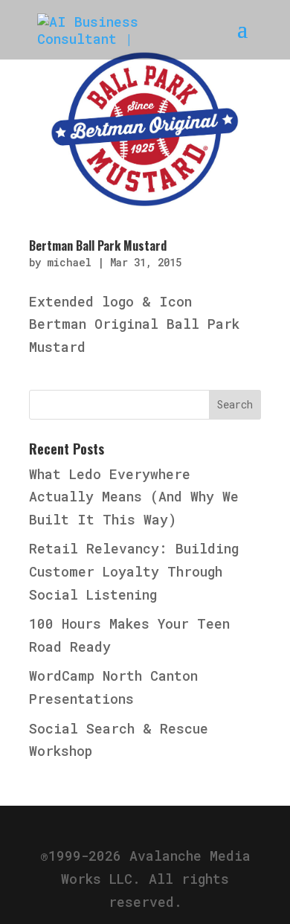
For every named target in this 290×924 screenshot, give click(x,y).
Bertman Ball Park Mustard (98, 245)
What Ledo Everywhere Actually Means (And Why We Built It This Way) (134, 496)
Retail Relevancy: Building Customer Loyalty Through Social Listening (134, 571)
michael (69, 262)
